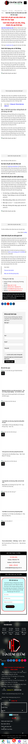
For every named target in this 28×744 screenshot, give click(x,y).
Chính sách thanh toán (7, 721)
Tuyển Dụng (4, 707)
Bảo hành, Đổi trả (5, 724)
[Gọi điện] (14, 741)
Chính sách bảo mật (6, 726)
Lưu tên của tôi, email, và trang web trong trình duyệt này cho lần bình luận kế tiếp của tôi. (13, 356)
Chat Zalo (8, 743)
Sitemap (3, 735)
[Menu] (2, 3)
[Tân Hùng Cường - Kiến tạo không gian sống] (13, 2)
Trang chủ (4, 11)
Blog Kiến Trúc (18, 11)
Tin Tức (11, 11)
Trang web (6, 348)
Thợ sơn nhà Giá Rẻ (8, 270)
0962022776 (10, 690)
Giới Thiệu (3, 704)
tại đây (25, 232)
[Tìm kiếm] (25, 2)
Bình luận (6, 322)
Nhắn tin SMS (24, 743)
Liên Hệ (3, 710)
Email (5, 341)
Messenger (19, 743)
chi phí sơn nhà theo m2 (13, 166)
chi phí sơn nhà (9, 45)
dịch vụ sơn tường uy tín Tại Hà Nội (16, 252)
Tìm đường (3, 743)
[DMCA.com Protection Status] (14, 714)
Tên (5, 335)
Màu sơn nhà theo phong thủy (11, 273)
